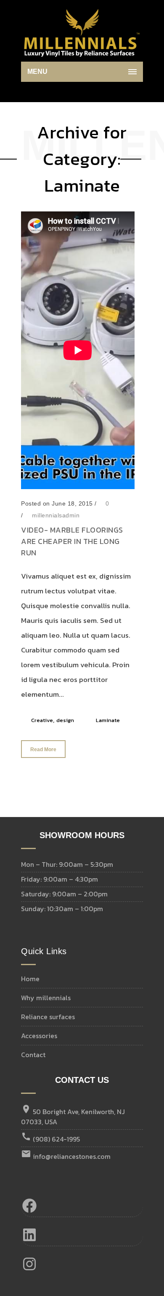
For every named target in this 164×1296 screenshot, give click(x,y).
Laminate (108, 720)
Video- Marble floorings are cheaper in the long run (72, 541)
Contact (33, 1055)
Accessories (39, 1036)
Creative (42, 720)
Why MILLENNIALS (46, 998)
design (65, 720)
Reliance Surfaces (48, 1017)
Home (30, 979)
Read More (43, 749)
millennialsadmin (55, 515)
